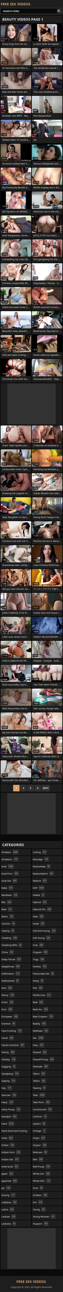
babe (6, 887)
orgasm (40, 952)
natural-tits (42, 909)
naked (38, 895)
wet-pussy (41, 1166)
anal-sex (8, 880)
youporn (40, 1223)
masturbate (41, 866)
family (7, 1052)
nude (38, 923)
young (39, 1209)
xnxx (37, 1188)
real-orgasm (43, 1016)
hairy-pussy (10, 1109)
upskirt (39, 1123)
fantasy (8, 1059)
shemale (40, 1066)
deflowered (10, 980)
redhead (40, 1030)
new (38, 916)
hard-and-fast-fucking (14, 1131)
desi (6, 987)
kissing (8, 1195)
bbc (6, 902)
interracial (9, 1166)
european (9, 1016)
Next (46, 788)
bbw (6, 909)
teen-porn (41, 1102)
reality (39, 1023)
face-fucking (11, 1030)
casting (7, 930)
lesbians (8, 1223)
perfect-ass (42, 995)
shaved (39, 1052)
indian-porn (10, 1152)
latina (7, 1209)
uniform (39, 1116)
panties (39, 966)
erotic (7, 1002)
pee (37, 987)
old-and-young (44, 930)
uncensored (42, 1109)
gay (6, 1087)
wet (37, 1159)
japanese (9, 1180)
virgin (39, 1138)
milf (38, 887)
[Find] (59, 11)
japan (7, 1173)
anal (7, 866)
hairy (7, 1102)
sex (38, 1037)
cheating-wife (11, 945)
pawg (38, 980)
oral (38, 945)
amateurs (9, 859)
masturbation (43, 873)
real (38, 1002)
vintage (39, 1130)
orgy (38, 959)
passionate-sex (43, 973)
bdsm (7, 916)
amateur (9, 852)
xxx (37, 1202)
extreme (8, 1023)
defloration (10, 973)
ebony (7, 995)
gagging (8, 1066)
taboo (39, 1073)
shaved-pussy (43, 1059)
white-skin (41, 1180)
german (8, 1095)
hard (7, 1123)
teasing (39, 1087)
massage (40, 859)
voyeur (39, 1145)
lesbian (8, 1216)
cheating (9, 937)
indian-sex (10, 1159)
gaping (8, 1080)
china (7, 952)
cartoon (8, 923)
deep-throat (11, 959)
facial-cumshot (12, 1045)
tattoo (39, 1080)
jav (5, 1188)
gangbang (9, 1073)
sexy (38, 1045)
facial (7, 1037)
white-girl (41, 1173)
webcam (40, 1152)
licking (39, 852)
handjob (8, 1116)
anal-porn (9, 873)
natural (39, 902)
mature (39, 880)
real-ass (40, 1009)
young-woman (44, 1216)
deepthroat (10, 966)
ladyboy (8, 1202)
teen (38, 1095)
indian (7, 1145)
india (6, 1138)
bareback (9, 895)
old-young (41, 937)
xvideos (40, 1195)
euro (6, 1009)
